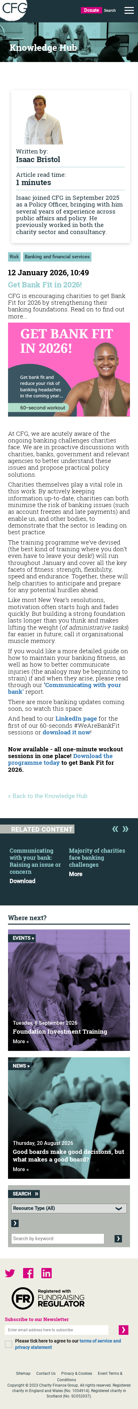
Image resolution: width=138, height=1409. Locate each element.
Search (110, 10)
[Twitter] (10, 1274)
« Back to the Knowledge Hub (48, 796)
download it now (66, 732)
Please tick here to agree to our (68, 1344)
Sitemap (23, 1373)
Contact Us (46, 1373)
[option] (39, 864)
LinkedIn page (76, 718)
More (75, 874)
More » (21, 1041)
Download (22, 881)
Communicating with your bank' (64, 688)
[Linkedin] (46, 1274)
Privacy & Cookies (76, 1373)
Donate (91, 10)
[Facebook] (28, 1274)
